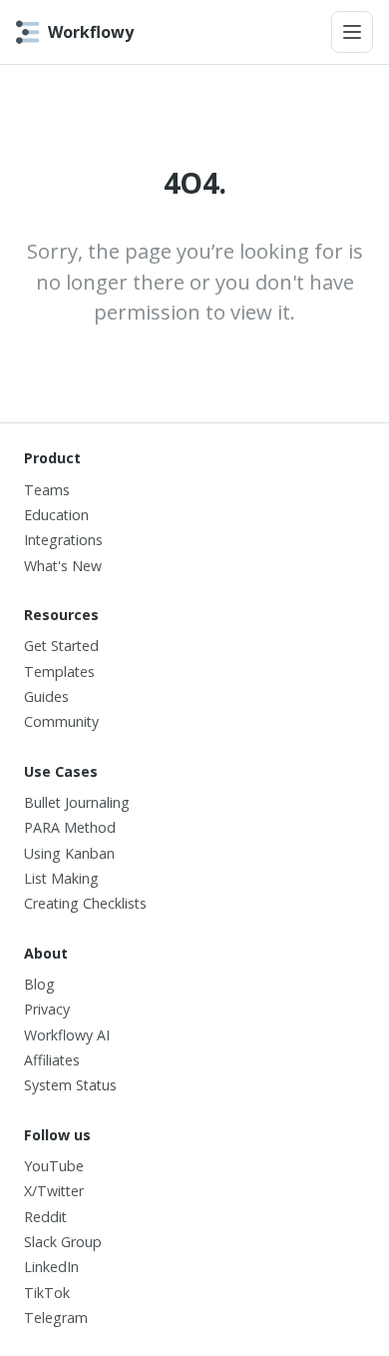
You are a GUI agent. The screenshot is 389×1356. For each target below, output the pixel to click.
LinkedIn (51, 1266)
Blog (39, 984)
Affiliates (52, 1059)
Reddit (45, 1216)
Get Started (61, 645)
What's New (63, 565)
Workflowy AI (67, 1034)
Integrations (63, 539)
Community (61, 721)
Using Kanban (69, 853)
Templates (59, 671)
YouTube (54, 1165)
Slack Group (63, 1241)
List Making (61, 878)
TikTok (47, 1292)
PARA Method (70, 827)
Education (56, 514)
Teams (47, 489)
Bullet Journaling (77, 802)
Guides (46, 696)
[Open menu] (352, 32)
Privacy (47, 1009)
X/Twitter (54, 1190)
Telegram (56, 1317)
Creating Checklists (85, 903)
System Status (70, 1084)
